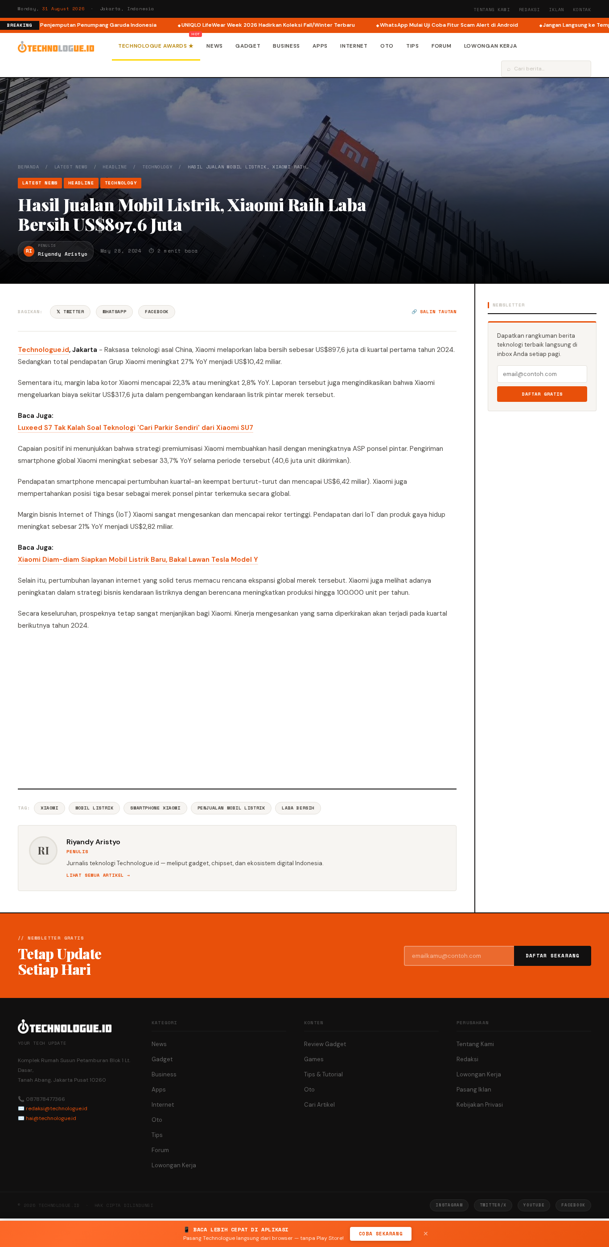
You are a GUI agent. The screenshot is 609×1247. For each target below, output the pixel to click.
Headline (115, 167)
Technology (157, 167)
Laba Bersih (298, 808)
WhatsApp (114, 311)
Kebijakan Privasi (480, 1104)
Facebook (157, 311)
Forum (442, 45)
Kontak (582, 9)
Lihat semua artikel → (98, 875)
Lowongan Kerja (490, 45)
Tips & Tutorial (323, 1074)
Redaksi (529, 9)
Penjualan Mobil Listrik (231, 808)
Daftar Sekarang (553, 955)
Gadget (247, 45)
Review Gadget (325, 1044)
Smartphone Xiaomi (155, 808)
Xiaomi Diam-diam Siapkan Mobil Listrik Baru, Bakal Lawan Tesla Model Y (138, 559)
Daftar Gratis (542, 394)
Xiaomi (49, 808)
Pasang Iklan (474, 1089)
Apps (320, 45)
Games (314, 1059)
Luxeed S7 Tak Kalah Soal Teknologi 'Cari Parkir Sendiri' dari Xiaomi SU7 (135, 427)
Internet (354, 45)
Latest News (71, 167)
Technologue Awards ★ (156, 45)
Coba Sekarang (381, 1233)
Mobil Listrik (94, 808)
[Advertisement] (237, 708)
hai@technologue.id (51, 1118)
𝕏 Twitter (70, 311)
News (214, 45)
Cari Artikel (319, 1104)
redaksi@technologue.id (56, 1108)
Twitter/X (493, 1205)
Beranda (28, 167)
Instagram (449, 1205)
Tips (412, 45)
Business (286, 45)
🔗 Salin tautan (434, 311)
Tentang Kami (491, 9)
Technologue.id (43, 349)
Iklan (556, 9)
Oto (387, 45)
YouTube (533, 1205)
